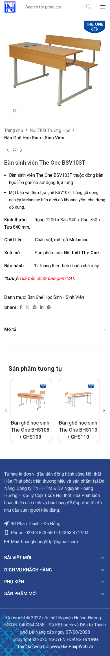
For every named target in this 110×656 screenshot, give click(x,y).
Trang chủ (13, 130)
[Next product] (21, 150)
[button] (6, 410)
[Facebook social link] (21, 307)
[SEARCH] (88, 7)
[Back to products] (14, 150)
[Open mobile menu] (103, 7)
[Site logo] (10, 6)
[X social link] (27, 307)
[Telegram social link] (48, 307)
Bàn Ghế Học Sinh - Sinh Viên (34, 137)
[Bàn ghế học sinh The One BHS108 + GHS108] (31, 399)
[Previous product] (7, 150)
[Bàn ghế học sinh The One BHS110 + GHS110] (78, 399)
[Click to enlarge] (14, 110)
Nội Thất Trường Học (50, 130)
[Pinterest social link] (34, 307)
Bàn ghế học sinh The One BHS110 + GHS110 (78, 430)
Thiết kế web (29, 646)
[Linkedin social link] (41, 307)
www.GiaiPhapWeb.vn (71, 646)
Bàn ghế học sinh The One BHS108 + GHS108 (30, 430)
